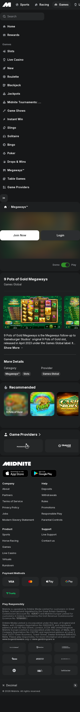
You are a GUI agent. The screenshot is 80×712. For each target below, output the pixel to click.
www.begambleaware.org (15, 639)
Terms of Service (12, 501)
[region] (22, 101)
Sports (6, 534)
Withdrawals (49, 495)
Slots (26, 373)
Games (6, 546)
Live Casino (9, 553)
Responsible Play (52, 513)
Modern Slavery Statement (18, 519)
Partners (7, 495)
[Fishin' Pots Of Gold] (42, 404)
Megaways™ (12, 373)
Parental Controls (52, 519)
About (6, 488)
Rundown (8, 565)
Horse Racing (10, 540)
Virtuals (6, 559)
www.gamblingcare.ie (43, 639)
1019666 (21, 618)
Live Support (49, 534)
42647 (35, 613)
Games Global (13, 284)
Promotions (48, 507)
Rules (45, 501)
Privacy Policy (10, 507)
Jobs (5, 513)
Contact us (48, 540)
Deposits (47, 488)
